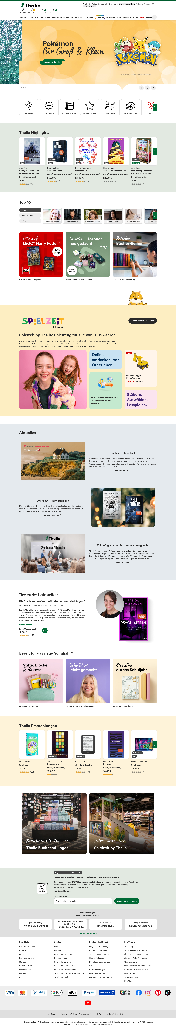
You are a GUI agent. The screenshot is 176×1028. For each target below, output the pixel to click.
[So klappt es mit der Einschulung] (88, 684)
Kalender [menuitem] (134, 17)
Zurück (147, 87)
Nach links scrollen (21, 151)
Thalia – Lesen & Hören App (136, 950)
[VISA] (9, 993)
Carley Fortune (133, 216)
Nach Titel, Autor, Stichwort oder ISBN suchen (101, 4)
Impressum (24, 973)
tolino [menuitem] (80, 17)
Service (57, 942)
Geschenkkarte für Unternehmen (138, 965)
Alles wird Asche (60, 161)
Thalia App (128, 946)
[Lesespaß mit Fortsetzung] (135, 257)
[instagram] (148, 993)
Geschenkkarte (130, 962)
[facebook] (139, 993)
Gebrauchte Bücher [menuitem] (60, 17)
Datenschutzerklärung (98, 973)
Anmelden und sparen (127, 901)
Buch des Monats (89, 107)
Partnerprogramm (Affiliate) (136, 969)
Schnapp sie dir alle (88, 56)
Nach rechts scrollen (155, 151)
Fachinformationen (27, 958)
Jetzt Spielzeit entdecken (142, 320)
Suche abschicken (89, 6)
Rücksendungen (61, 958)
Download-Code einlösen (100, 962)
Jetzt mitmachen (121, 470)
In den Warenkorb (45, 630)
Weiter (154, 17)
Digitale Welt (130, 973)
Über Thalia (24, 942)
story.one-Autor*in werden (135, 958)
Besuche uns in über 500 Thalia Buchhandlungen (54, 823)
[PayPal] (89, 993)
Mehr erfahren (25, 624)
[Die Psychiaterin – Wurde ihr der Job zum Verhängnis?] (123, 643)
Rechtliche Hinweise (62, 891)
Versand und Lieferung (99, 954)
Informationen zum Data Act (101, 977)
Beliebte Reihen (130, 107)
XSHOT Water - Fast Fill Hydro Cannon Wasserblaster (105, 390)
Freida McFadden (92, 216)
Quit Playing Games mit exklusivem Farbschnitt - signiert (144, 161)
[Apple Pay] (72, 993)
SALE (150, 107)
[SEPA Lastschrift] (39, 993)
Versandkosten (106, 1024)
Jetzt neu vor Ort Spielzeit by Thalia (121, 823)
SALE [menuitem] (141, 17)
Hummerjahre (88, 161)
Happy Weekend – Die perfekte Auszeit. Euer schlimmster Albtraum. (32, 161)
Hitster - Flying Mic (144, 754)
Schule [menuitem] (47, 17)
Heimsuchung (60, 754)
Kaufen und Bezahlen (98, 950)
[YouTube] (88, 1003)
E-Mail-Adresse (60, 896)
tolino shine (88, 754)
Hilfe (56, 946)
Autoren (24, 210)
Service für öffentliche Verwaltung (69, 973)
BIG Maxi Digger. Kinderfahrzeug (141, 368)
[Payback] (107, 993)
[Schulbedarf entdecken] (41, 684)
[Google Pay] (57, 993)
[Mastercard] (22, 993)
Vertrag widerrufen (88, 933)
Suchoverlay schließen (127, 4)
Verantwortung (25, 965)
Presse (22, 954)
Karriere (22, 950)
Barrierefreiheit (25, 969)
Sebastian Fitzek (72, 216)
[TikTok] (168, 993)
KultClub (128, 981)
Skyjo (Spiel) (32, 754)
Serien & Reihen (28, 215)
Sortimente (110, 107)
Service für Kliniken (62, 977)
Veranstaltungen (131, 977)
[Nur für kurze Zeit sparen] (41, 257)
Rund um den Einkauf (98, 942)
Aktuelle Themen (69, 107)
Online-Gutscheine (97, 958)
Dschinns (116, 754)
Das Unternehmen (27, 946)
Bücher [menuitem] (23, 17)
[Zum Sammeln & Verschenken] (88, 257)
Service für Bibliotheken (64, 965)
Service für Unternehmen (65, 969)
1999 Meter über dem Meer (116, 161)
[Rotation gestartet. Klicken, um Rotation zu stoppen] (141, 87)
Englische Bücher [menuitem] (35, 17)
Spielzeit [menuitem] (100, 17)
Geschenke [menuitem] (151, 17)
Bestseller (28, 107)
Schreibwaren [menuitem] (122, 17)
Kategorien (26, 221)
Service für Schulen (62, 962)
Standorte (23, 962)
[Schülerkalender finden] (135, 684)
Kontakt (57, 950)
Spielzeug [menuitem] (110, 17)
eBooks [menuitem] (74, 17)
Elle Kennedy (113, 216)
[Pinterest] (158, 993)
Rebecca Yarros (52, 216)
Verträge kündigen (97, 969)
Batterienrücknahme (63, 954)
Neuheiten (49, 107)
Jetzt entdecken (51, 515)
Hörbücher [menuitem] (89, 17)
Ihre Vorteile (129, 942)
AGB (21, 977)
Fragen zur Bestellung (98, 946)
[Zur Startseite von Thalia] (31, 5)
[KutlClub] (125, 993)
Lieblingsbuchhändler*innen (136, 954)
